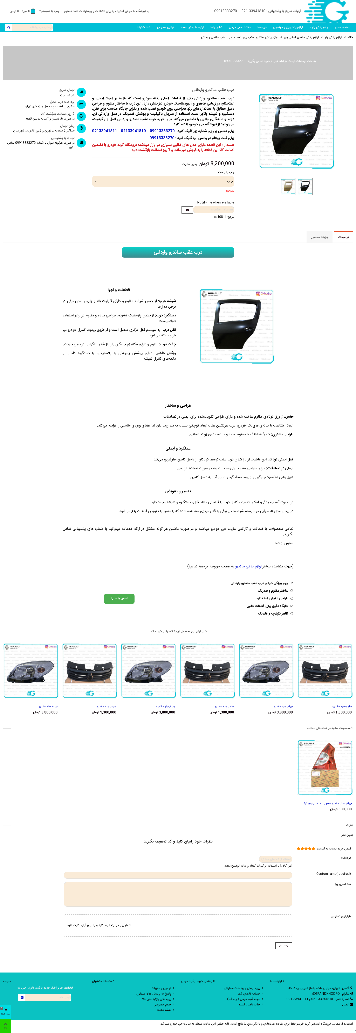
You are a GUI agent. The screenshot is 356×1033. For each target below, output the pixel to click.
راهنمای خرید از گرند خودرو (196, 981)
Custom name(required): (333, 874)
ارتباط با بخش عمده (192, 27)
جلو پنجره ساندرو (342, 707)
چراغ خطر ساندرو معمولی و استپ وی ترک (327, 804)
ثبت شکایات (143, 27)
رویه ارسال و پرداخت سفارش (242, 988)
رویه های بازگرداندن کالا (156, 999)
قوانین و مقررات (161, 988)
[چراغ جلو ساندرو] (266, 671)
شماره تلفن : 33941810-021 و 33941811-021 (318, 999)
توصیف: (346, 858)
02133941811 (104, 131)
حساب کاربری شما (249, 993)
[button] (119, 599)
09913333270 (234, 61)
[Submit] (22, 997)
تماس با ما (216, 27)
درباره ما (262, 27)
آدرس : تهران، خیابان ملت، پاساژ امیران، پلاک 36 (318, 988)
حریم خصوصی (162, 1004)
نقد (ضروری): (342, 884)
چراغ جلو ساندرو (283, 707)
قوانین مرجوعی (165, 27)
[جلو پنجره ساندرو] (325, 671)
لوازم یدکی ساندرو (248, 567)
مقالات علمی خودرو (240, 27)
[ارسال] (8, 27)
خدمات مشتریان (101, 981)
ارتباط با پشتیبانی (63, 138)
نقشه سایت (164, 1010)
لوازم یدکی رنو (320, 27)
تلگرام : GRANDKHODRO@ (330, 993)
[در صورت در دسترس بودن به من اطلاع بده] (187, 210)
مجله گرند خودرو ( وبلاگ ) (243, 999)
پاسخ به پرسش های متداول (153, 993)
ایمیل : (345, 1004)
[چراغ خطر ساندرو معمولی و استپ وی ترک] (325, 767)
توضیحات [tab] (343, 237)
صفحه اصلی (342, 27)
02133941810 (133, 131)
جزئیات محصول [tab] (319, 237)
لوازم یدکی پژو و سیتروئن (288, 27)
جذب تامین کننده (249, 1004)
